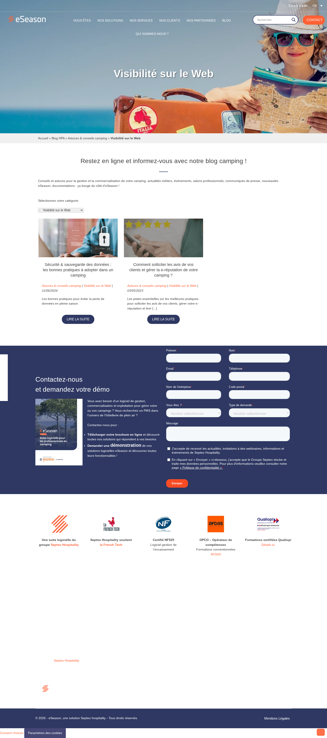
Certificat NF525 (116, 686)
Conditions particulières (121, 692)
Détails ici (268, 545)
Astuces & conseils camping (87, 138)
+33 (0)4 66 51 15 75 (191, 663)
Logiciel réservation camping (125, 638)
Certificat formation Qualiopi (124, 698)
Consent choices (11, 733)
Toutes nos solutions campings (126, 626)
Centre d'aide (298, 5)
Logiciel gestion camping (122, 632)
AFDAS (216, 554)
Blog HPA (58, 138)
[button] (317, 5)
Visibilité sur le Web (97, 285)
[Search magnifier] (294, 20)
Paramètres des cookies (45, 733)
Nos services (114, 650)
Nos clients (169, 20)
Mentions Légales (277, 718)
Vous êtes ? (113, 644)
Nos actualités (115, 656)
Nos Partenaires (201, 20)
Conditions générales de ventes (127, 680)
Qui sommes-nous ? (152, 34)
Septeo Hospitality (65, 545)
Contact (315, 20)
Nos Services (141, 20)
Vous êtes (82, 20)
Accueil (43, 138)
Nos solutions (110, 20)
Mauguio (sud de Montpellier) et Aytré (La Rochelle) (197, 637)
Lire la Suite (78, 319)
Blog (226, 20)
